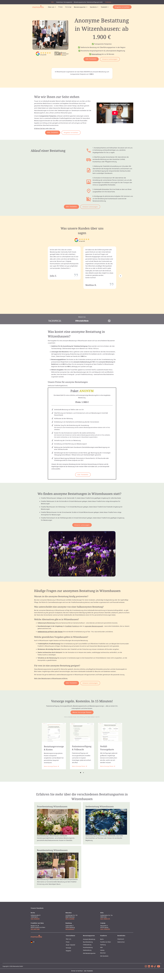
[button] (52, 7)
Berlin (102, 939)
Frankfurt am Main (105, 942)
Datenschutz (121, 942)
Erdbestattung (87, 944)
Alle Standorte (104, 956)
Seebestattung (87, 950)
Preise (60, 7)
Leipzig (102, 950)
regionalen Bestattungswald (94, 626)
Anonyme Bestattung (89, 939)
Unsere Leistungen (109, 59)
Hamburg (103, 944)
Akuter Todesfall (70, 945)
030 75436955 (91, 59)
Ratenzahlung (96, 54)
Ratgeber (68, 950)
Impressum (120, 939)
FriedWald (68, 626)
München (103, 953)
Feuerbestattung (88, 947)
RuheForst (75, 626)
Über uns (68, 939)
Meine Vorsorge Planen (82, 712)
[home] (38, 7)
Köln (101, 947)
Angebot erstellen (122, 7)
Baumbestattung (88, 942)
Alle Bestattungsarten (89, 953)
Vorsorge (68, 7)
